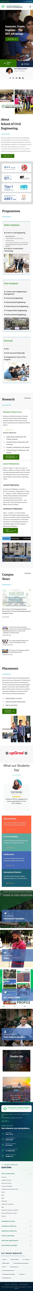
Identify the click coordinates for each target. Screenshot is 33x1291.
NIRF (2, 1198)
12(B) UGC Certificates (7, 1204)
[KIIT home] (16, 1108)
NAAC (3, 1192)
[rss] (23, 78)
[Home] (16, 597)
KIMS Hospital (5, 1263)
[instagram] (16, 78)
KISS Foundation (15, 1259)
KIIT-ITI (4, 1267)
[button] (3, 552)
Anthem (3, 1216)
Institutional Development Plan (9, 1189)
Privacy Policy (14, 1284)
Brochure (7, 1284)
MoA (2, 1207)
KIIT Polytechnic (14, 1267)
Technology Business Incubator (20, 1263)
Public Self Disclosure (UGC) (9, 1213)
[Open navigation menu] (30, 6)
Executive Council (6, 1183)
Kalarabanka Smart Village (8, 1274)
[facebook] (10, 78)
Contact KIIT (5, 1121)
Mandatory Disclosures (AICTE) (9, 1210)
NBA (2, 1195)
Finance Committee (6, 1186)
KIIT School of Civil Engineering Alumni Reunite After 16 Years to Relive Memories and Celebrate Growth (16, 611)
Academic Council (6, 1180)
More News (28, 398)
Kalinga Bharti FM (6, 1278)
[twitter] (13, 78)
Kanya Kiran (22, 1274)
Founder (4, 1259)
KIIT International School (8, 1270)
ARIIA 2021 (4, 1201)
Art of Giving (26, 1259)
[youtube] (19, 78)
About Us (4, 1177)
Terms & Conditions (23, 1284)
